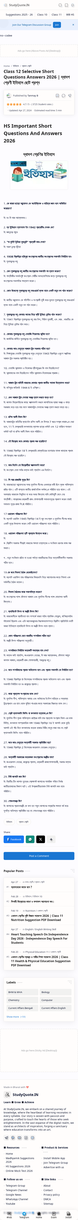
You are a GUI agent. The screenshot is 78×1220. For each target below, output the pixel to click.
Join (57, 24)
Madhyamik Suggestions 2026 (20, 1159)
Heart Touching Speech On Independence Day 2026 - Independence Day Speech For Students (39, 938)
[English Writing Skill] (45, 929)
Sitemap (48, 1203)
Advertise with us (54, 1167)
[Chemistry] (22, 1000)
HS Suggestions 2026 (18, 1166)
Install (68, 1217)
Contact (48, 1190)
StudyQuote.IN (19, 5)
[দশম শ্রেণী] (30, 882)
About (47, 1185)
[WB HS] (70, 14)
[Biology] (55, 992)
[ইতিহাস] (9, 822)
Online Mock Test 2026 (19, 1171)
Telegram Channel (16, 1190)
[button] (5, 5)
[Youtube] (19, 1137)
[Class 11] (57, 14)
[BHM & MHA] (22, 992)
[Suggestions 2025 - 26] (19, 14)
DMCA (47, 1199)
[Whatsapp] (13, 1137)
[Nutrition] (31, 910)
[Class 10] (42, 14)
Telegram (24, 1217)
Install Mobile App (54, 1158)
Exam (54, 1217)
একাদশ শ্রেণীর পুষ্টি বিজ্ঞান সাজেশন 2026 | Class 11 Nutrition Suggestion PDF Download (37, 918)
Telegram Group (15, 1185)
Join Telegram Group (56, 1162)
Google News (13, 1194)
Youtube (10, 1203)
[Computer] (55, 1000)
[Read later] (57, 95)
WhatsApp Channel (17, 1199)
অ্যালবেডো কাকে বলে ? (21, 887)
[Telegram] (6, 1137)
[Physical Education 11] (37, 951)
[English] (29, 929)
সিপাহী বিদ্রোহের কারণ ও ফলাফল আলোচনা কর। (32, 901)
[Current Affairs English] (55, 1008)
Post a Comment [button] (39, 856)
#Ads (9, 1217)
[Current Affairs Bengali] (22, 1008)
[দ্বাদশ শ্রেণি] (23, 822)
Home (9, 1153)
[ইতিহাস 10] (37, 896)
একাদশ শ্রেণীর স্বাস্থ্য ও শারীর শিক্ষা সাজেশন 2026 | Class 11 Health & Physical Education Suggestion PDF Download (41, 961)
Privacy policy (52, 1194)
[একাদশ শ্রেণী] (42, 910)
